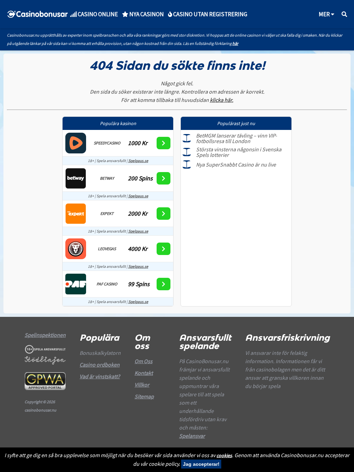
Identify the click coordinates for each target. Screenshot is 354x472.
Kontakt (143, 372)
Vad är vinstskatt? (100, 376)
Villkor (141, 384)
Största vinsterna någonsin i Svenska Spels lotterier (238, 152)
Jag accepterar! (201, 464)
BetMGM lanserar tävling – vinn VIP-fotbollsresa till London (236, 138)
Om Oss (143, 361)
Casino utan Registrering (209, 14)
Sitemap (144, 396)
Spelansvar (192, 435)
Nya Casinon (146, 14)
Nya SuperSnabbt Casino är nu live (236, 164)
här (235, 43)
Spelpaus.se (138, 160)
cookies (224, 455)
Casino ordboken (100, 364)
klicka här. (221, 99)
